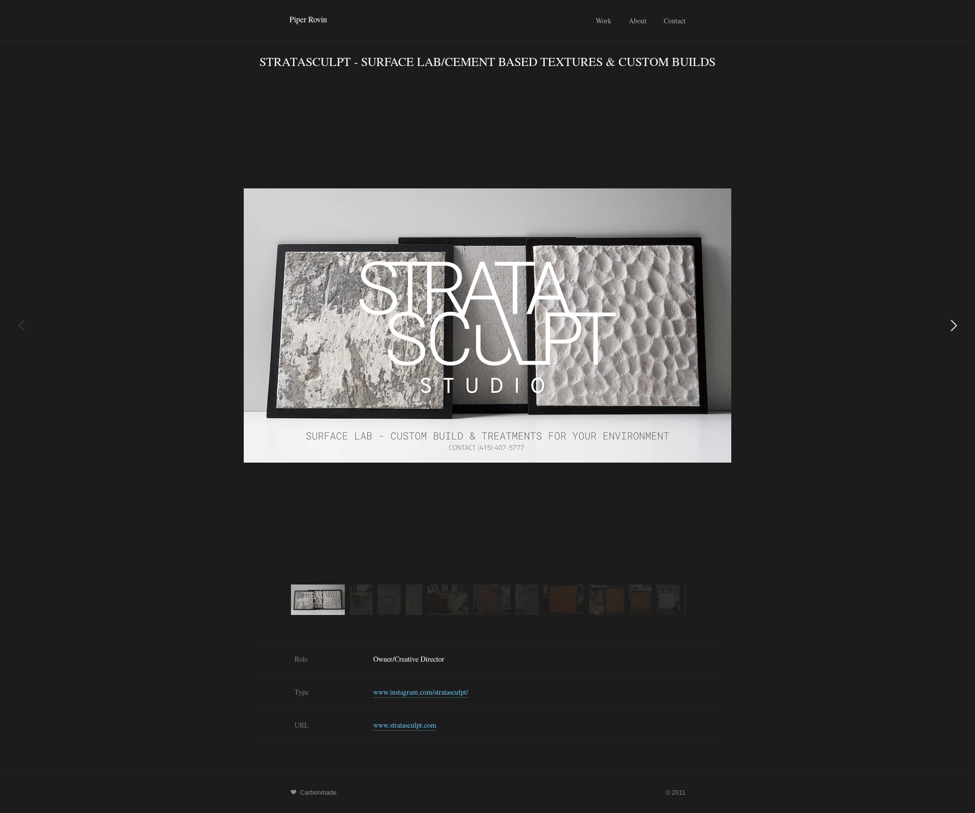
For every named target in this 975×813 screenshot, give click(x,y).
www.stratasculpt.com (404, 725)
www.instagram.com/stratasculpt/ (420, 692)
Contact (675, 20)
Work (603, 20)
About (637, 20)
